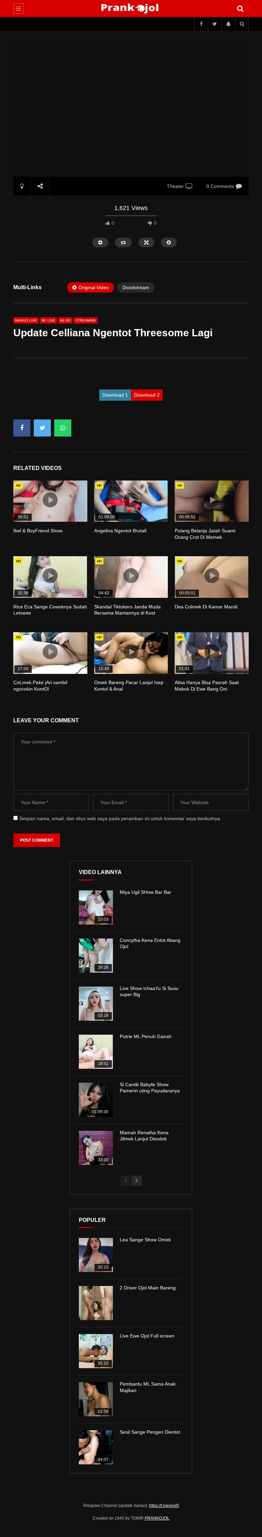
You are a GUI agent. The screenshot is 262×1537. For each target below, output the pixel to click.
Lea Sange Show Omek (145, 1239)
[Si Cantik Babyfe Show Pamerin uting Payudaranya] (96, 1100)
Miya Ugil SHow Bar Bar (145, 892)
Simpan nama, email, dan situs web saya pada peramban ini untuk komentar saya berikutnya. (120, 818)
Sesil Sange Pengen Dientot (150, 1432)
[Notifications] (228, 24)
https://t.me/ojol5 (164, 1505)
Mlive (65, 320)
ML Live (48, 320)
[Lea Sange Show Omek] (96, 1255)
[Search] (240, 8)
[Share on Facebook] (21, 428)
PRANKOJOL (157, 1518)
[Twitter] (214, 24)
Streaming (85, 320)
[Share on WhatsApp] (62, 428)
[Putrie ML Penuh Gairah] (96, 1052)
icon (50, 499)
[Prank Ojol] (131, 8)
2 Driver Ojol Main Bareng (148, 1287)
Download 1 (115, 395)
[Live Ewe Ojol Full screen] (96, 1351)
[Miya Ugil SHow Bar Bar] (96, 907)
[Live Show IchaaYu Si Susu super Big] (96, 1004)
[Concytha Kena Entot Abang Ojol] (96, 956)
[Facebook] (201, 24)
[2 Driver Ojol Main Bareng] (96, 1303)
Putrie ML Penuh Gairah (146, 1036)
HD (18, 485)
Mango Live (26, 320)
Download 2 (147, 395)
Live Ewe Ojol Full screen (147, 1336)
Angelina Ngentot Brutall (120, 530)
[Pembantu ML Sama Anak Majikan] (96, 1399)
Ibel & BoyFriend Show (37, 530)
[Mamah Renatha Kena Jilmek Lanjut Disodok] (96, 1148)
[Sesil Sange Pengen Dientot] (96, 1447)
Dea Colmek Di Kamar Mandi (206, 606)
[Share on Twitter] (42, 428)
